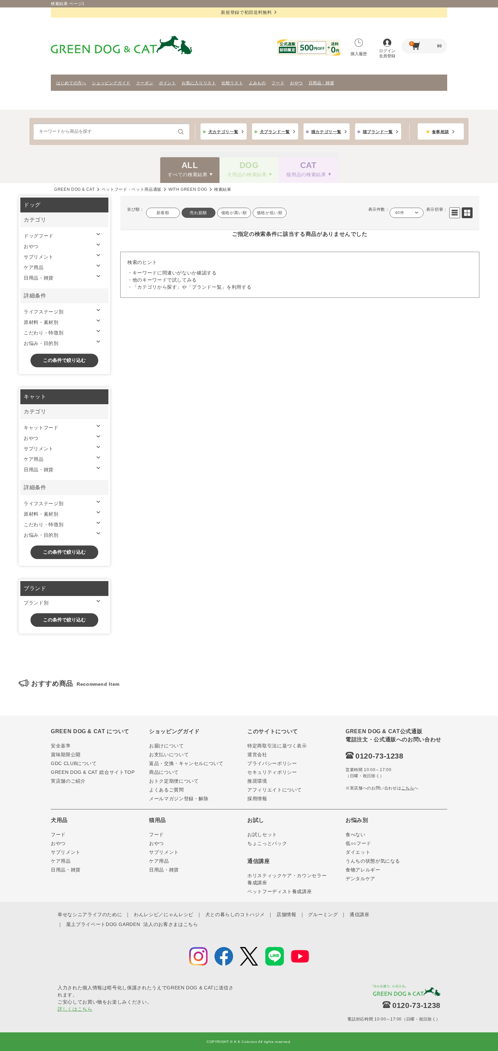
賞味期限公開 (66, 754)
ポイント (167, 83)
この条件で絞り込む (64, 360)
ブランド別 (36, 602)
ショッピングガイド (111, 83)
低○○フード (358, 843)
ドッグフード (39, 236)
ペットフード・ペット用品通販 (132, 189)
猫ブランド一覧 (378, 131)
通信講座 (360, 914)
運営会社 (257, 754)
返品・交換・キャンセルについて (186, 763)
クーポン (144, 83)
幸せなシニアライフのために (90, 914)
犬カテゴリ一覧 (223, 131)
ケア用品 (34, 267)
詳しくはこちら (75, 1009)
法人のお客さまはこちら (170, 924)
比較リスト (232, 83)
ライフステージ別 (43, 311)
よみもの (257, 83)
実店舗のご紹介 (68, 781)
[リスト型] (454, 212)
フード (277, 83)
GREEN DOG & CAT (74, 189)
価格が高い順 (234, 212)
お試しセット (262, 834)
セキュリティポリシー (272, 772)
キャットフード (41, 427)
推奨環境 (257, 781)
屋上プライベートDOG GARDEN (103, 924)
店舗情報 (286, 914)
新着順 (163, 212)
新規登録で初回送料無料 (246, 12)
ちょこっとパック (267, 843)
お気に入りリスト (199, 83)
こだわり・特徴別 (43, 332)
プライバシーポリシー (272, 763)
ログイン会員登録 (387, 53)
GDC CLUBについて (74, 763)
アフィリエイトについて (274, 789)
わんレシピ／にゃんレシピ (163, 914)
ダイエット (358, 852)
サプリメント (39, 257)
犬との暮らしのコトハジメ (235, 914)
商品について (164, 772)
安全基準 (61, 745)
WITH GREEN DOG (187, 189)
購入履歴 (359, 53)
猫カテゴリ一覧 (326, 131)
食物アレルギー (363, 869)
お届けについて (166, 745)
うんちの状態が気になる (373, 861)
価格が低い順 (270, 212)
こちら (407, 788)
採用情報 (257, 798)
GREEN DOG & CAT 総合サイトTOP (93, 772)
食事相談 (440, 131)
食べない (356, 834)
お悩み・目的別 (41, 343)
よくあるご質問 (166, 789)
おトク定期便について (174, 781)
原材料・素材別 (41, 322)
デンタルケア (360, 878)
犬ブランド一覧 (275, 131)
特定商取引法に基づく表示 (277, 745)
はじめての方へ (71, 83)
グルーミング (323, 914)
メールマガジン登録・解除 (179, 798)
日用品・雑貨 (321, 83)
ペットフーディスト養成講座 (279, 891)
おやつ (296, 83)
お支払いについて (169, 754)
